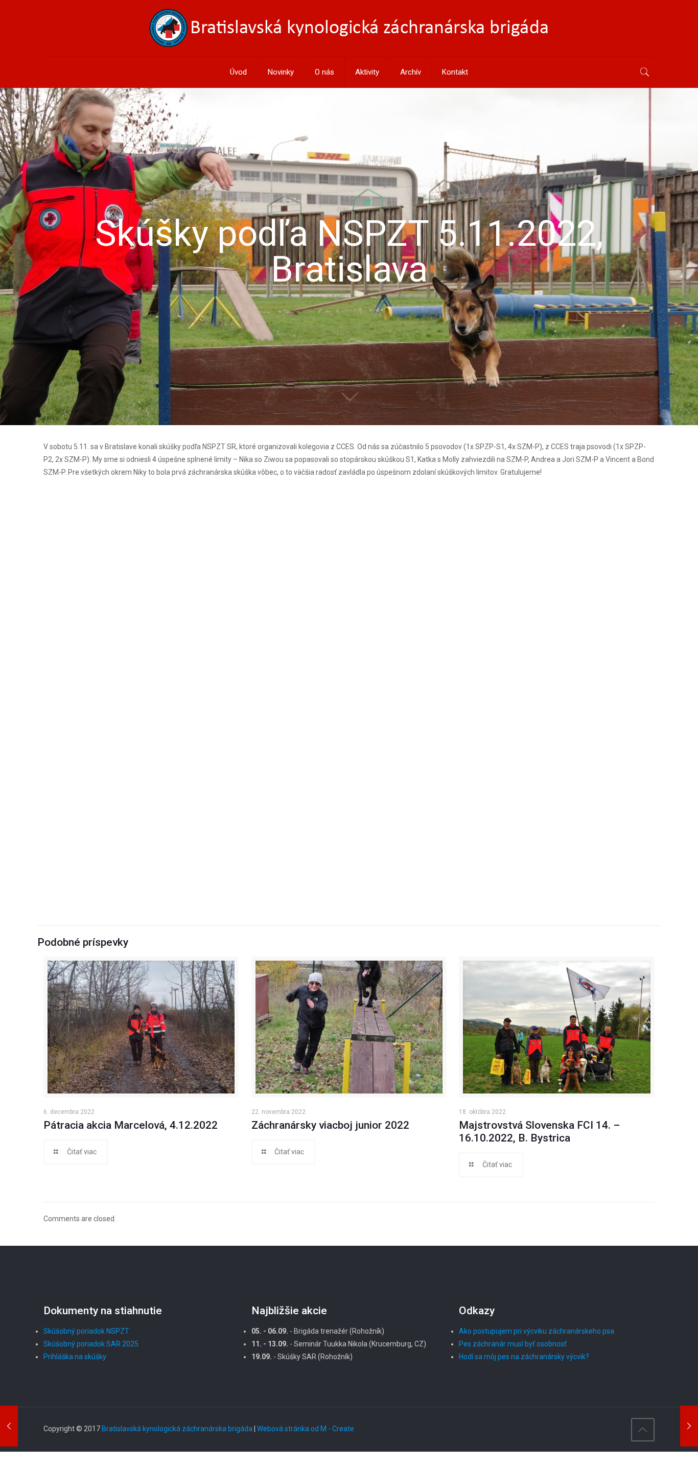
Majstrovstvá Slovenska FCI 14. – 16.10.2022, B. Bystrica (539, 1131)
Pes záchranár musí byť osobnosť (513, 1344)
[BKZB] (349, 28)
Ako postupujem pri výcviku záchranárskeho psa (536, 1331)
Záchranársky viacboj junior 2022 (330, 1125)
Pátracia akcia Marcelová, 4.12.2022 (130, 1125)
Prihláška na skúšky (74, 1357)
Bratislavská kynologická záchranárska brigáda (177, 1429)
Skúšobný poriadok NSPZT (86, 1331)
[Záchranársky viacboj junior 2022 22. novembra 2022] (689, 1426)
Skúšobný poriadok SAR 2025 (90, 1344)
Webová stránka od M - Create (305, 1429)
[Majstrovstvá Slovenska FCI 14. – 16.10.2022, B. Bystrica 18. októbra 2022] (9, 1426)
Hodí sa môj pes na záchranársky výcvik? (524, 1357)
